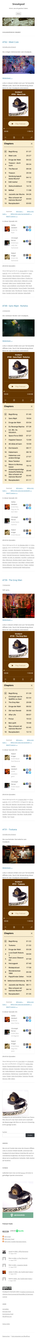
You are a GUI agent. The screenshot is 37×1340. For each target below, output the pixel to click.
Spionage (8, 291)
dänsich (11, 1069)
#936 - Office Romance (21, 1251)
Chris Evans (14, 807)
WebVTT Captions (11, 216)
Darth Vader (22, 807)
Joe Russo (29, 809)
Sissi (14, 565)
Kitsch (4, 812)
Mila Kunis (9, 560)
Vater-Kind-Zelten (16, 1076)
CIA (3, 281)
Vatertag (25, 1076)
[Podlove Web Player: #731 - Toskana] (18, 938)
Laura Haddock (11, 286)
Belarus (14, 278)
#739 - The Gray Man (12, 580)
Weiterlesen (7, 78)
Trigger (26, 565)
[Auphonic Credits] (26, 255)
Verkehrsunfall (17, 567)
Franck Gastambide (12, 552)
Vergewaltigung (7, 567)
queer (24, 560)
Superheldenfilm (24, 1074)
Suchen (4, 1132)
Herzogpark (19, 1071)
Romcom (15, 562)
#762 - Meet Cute (10, 42)
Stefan (11, 1272)
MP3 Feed (8, 1237)
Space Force (19, 565)
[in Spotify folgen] (17, 1232)
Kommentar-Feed (7, 1314)
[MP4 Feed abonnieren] (3, 1239)
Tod (8, 817)
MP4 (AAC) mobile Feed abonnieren (15, 1242)
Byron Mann (21, 278)
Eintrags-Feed (6, 1311)
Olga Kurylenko (13, 288)
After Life (8, 804)
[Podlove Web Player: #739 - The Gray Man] (18, 683)
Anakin (28, 804)
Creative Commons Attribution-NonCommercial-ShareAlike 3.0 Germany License (18, 1294)
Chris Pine (23, 1066)
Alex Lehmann (25, 276)
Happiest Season (25, 555)
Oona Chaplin (23, 288)
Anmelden (5, 1309)
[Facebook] (26, 230)
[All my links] (24, 255)
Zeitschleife (27, 293)
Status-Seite (6, 1324)
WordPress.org (7, 1316)
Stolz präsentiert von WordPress (21, 1336)
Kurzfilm (24, 557)
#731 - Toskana (9, 829)
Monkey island (17, 560)
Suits (13, 291)
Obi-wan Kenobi (12, 812)
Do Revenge (25, 550)
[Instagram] (29, 227)
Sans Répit (21, 562)
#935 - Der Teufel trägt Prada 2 (24, 1272)
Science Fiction (12, 814)
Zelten (13, 1079)
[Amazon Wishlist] (29, 244)
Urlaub (9, 1076)
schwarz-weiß (29, 562)
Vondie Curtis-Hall (11, 293)
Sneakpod (18, 4)
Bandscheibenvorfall (13, 1066)
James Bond (21, 809)
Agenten (9, 276)
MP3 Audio (19, 211)
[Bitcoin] (29, 255)
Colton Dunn (17, 281)
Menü (18, 13)
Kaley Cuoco (12, 283)
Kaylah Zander (21, 283)
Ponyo (19, 812)
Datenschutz (6, 1336)
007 (30, 802)
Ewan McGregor (7, 809)
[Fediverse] (26, 227)
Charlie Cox (28, 278)
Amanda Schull (7, 278)
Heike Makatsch (10, 1071)
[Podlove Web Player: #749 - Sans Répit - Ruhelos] (18, 418)
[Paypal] (26, 258)
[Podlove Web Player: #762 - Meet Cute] (18, 148)
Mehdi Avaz (14, 1074)
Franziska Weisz (24, 552)
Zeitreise (20, 293)
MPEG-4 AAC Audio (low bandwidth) (21, 214)
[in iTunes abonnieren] (5, 1232)
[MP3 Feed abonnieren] (3, 1237)
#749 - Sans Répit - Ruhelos (15, 305)
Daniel (10, 1251)
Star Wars (20, 814)
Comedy (10, 550)
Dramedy (5, 283)
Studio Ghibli (27, 814)
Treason (25, 291)
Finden (30, 1135)
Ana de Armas (21, 804)
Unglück (31, 565)
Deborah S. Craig (27, 281)
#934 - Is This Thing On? (20, 1258)
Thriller (4, 817)
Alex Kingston (16, 276)
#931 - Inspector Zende (20, 1265)
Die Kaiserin (17, 550)
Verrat (30, 291)
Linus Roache (21, 286)
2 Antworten (6, 311)
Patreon (22, 1173)
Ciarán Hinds (9, 281)
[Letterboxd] (24, 227)
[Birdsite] (29, 230)
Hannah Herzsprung (13, 555)
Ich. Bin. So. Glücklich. (14, 557)
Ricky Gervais (26, 812)
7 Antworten (6, 585)
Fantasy (15, 809)
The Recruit (18, 291)
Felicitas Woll (24, 1069)
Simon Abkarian (7, 565)
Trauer (12, 817)
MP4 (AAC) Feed (9, 1239)
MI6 (27, 286)
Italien (25, 1071)
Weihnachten (26, 567)
